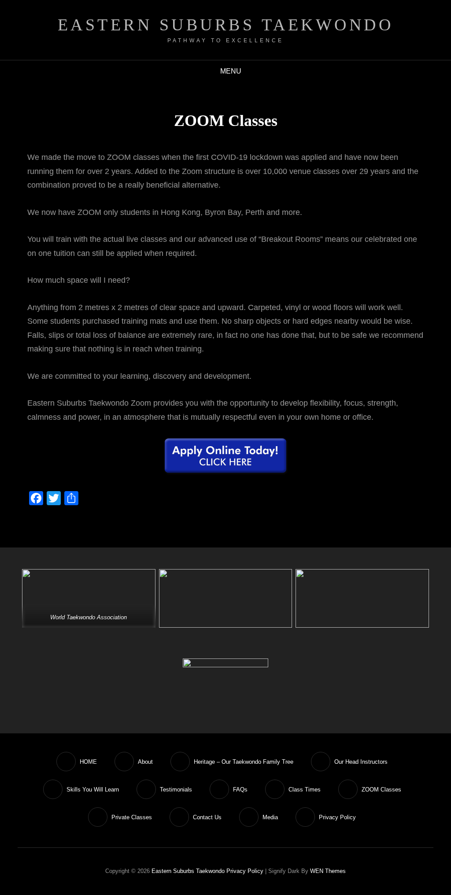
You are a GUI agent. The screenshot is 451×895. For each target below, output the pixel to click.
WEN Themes (328, 871)
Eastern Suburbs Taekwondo (226, 24)
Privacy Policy (244, 871)
